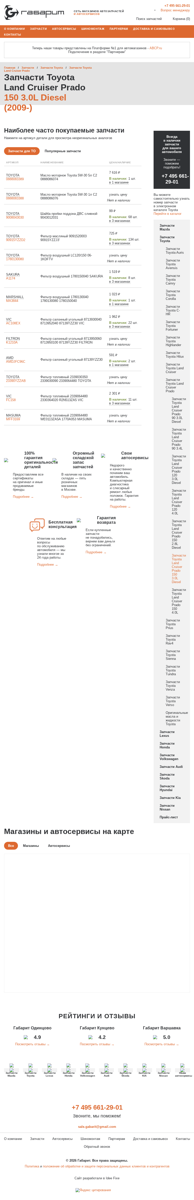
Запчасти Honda (167, 745)
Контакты (12, 34)
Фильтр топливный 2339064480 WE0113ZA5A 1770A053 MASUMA (66, 417)
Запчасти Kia (170, 798)
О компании (14, 28)
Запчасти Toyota (51, 67)
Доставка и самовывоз (154, 28)
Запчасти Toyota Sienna (173, 655)
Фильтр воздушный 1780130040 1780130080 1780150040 (64, 299)
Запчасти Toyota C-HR (173, 310)
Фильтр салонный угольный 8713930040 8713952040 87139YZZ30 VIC (71, 321)
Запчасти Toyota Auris (175, 250)
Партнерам (119, 28)
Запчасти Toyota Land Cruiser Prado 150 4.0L (179, 601)
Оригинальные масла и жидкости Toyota (177, 718)
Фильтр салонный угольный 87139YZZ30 (71, 359)
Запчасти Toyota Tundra (173, 670)
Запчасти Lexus (167, 734)
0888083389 (15, 179)
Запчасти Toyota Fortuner (173, 325)
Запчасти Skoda (167, 776)
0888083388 (15, 198)
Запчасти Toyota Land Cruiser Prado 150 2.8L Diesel (179, 534)
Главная (9, 67)
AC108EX (13, 323)
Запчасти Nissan (167, 807)
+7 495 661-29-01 (175, 179)
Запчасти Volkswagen (169, 757)
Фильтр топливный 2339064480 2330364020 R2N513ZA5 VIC (64, 398)
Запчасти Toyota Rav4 (173, 639)
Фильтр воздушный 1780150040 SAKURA (71, 276)
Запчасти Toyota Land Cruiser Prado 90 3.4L (179, 439)
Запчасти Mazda (167, 227)
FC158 (11, 400)
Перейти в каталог (168, 214)
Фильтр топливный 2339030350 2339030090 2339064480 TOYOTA (65, 379)
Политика (32, 1166)
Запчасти (38, 28)
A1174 (10, 278)
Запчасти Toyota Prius (173, 624)
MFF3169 (13, 419)
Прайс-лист (169, 817)
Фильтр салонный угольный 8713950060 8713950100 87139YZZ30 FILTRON (71, 340)
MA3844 (12, 301)
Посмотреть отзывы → (32, 1044)
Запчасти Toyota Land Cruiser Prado (175, 385)
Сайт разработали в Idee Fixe (97, 1178)
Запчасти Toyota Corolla (173, 295)
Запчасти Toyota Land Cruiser (175, 368)
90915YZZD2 (15, 240)
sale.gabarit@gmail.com (97, 1127)
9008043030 (15, 217)
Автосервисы (64, 28)
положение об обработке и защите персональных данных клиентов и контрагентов (106, 1166)
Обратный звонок (97, 1147)
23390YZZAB (16, 381)
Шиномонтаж (93, 28)
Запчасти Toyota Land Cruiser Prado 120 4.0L (179, 502)
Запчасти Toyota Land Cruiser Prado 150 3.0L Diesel (179, 569)
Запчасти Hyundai (167, 788)
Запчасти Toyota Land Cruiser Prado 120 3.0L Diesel (179, 469)
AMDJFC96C (15, 361)
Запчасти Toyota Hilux (175, 354)
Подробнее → (23, 497)
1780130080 (15, 259)
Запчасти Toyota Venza (173, 685)
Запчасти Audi (171, 767)
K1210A (12, 342)
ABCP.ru (156, 48)
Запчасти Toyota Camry (173, 279)
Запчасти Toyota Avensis (173, 264)
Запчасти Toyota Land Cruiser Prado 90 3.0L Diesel (179, 410)
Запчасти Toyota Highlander (173, 341)
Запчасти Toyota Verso (173, 701)
